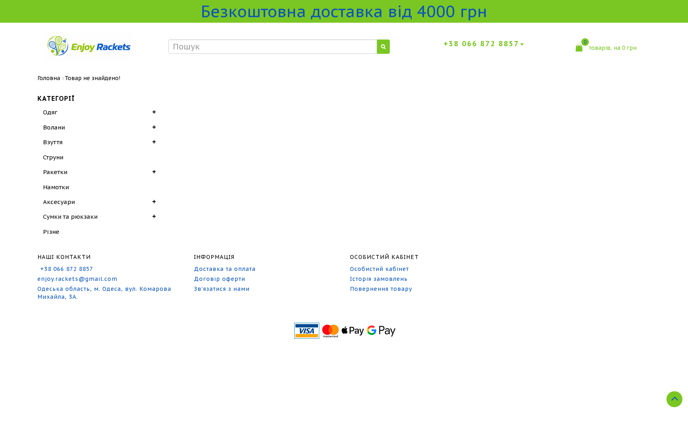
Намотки (56, 187)
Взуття (53, 142)
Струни (53, 157)
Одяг (50, 112)
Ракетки (55, 172)
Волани (54, 127)
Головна (48, 78)
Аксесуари (59, 202)
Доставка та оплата (225, 268)
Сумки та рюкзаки (70, 216)
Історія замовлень (379, 278)
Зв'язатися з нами (222, 288)
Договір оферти (219, 278)
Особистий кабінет (379, 268)
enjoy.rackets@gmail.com (77, 278)
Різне (51, 231)
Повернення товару (381, 288)
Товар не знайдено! (92, 78)
